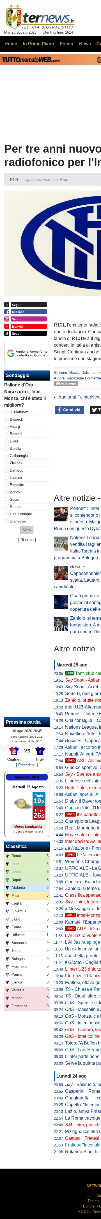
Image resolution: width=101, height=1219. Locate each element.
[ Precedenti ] (27, 765)
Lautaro (16, 478)
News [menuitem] (85, 43)
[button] (26, 530)
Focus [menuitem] (66, 43)
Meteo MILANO (27, 777)
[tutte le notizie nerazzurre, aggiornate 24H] (40, 17)
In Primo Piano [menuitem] (38, 43)
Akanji (15, 427)
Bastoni (16, 434)
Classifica (16, 846)
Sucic (14, 499)
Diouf (14, 441)
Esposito (17, 485)
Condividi (72, 409)
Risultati (27, 540)
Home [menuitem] (10, 43)
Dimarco (16, 470)
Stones (15, 507)
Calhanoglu (19, 456)
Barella (15, 448)
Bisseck (16, 419)
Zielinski (16, 463)
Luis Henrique (21, 514)
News (73, 372)
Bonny (15, 492)
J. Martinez (19, 412)
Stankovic (18, 521)
